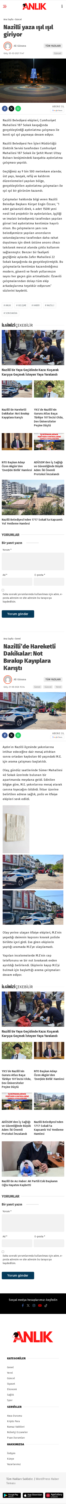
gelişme (22, 305)
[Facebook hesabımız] (23, 1306)
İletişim (11, 1453)
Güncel (57, 53)
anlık (8, 305)
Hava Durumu (14, 1415)
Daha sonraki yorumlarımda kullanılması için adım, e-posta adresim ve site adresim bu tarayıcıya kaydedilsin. (33, 598)
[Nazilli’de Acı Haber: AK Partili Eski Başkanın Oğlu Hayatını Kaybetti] (33, 1159)
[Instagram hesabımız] (34, 1306)
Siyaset (11, 1383)
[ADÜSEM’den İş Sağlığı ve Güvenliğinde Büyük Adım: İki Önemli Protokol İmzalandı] (49, 445)
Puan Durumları (16, 1437)
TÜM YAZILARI (53, 45)
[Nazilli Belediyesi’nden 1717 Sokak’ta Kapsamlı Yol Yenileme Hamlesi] (33, 497)
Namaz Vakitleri (15, 1426)
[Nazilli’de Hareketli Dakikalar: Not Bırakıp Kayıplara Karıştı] (17, 392)
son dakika (11, 313)
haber (36, 305)
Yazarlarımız (14, 1464)
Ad (5, 574)
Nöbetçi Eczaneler (17, 1432)
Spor (9, 1400)
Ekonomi (12, 1389)
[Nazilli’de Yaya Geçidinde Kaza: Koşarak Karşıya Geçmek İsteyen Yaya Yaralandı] (33, 347)
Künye (10, 1458)
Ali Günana (20, 45)
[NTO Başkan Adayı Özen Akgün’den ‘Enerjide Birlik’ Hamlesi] (17, 445)
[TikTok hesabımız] (46, 1306)
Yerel (58, 687)
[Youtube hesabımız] (40, 1306)
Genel (37, 687)
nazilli (50, 305)
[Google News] (57, 110)
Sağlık (10, 1394)
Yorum (7, 549)
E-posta (39, 574)
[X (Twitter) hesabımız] (28, 1306)
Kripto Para (13, 1421)
